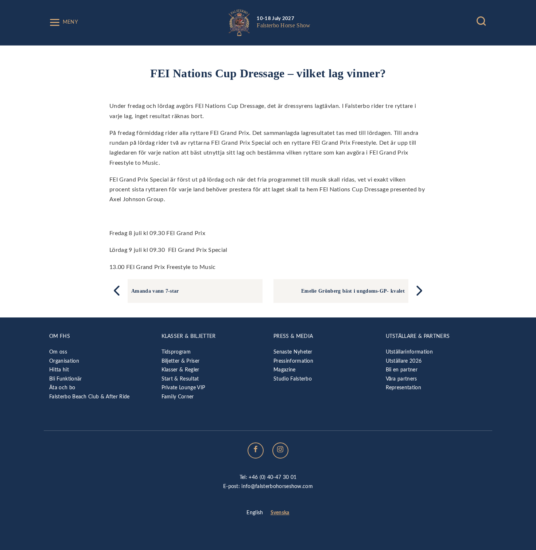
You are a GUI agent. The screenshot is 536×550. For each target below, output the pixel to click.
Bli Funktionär (65, 379)
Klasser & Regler (180, 369)
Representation (403, 387)
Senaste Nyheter (292, 352)
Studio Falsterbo (292, 379)
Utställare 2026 (404, 361)
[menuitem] (255, 513)
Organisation (64, 361)
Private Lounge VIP (183, 387)
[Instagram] (280, 450)
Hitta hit (59, 369)
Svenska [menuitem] (280, 512)
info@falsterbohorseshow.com (277, 486)
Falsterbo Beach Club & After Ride (89, 396)
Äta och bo (62, 387)
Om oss (58, 352)
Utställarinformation (409, 352)
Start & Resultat (180, 379)
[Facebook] (256, 450)
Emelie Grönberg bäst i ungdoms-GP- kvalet (353, 291)
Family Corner (178, 396)
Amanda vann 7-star (155, 291)
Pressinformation (293, 361)
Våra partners (401, 379)
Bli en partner (401, 369)
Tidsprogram (176, 352)
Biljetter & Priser (181, 361)
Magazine (284, 369)
